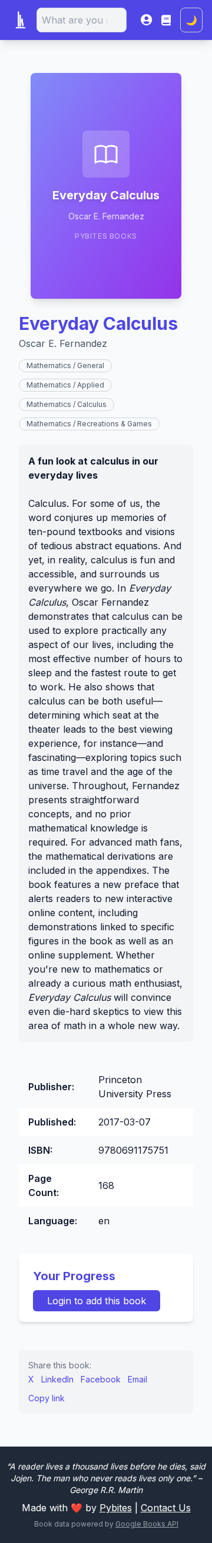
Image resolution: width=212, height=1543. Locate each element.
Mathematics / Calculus (66, 404)
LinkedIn (57, 1379)
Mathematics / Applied (65, 384)
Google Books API (146, 1523)
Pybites (116, 1508)
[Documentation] (166, 20)
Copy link (46, 1398)
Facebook (101, 1379)
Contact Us (166, 1508)
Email (137, 1379)
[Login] (146, 20)
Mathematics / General (65, 365)
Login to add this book (96, 1301)
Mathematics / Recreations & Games (89, 423)
